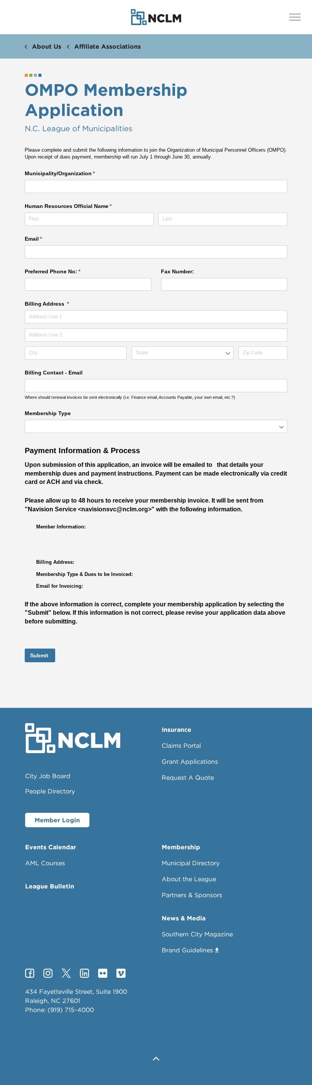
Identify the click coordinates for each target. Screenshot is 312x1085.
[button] (156, 1059)
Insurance (176, 729)
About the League (189, 879)
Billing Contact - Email (54, 373)
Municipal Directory (191, 863)
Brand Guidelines (187, 950)
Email (44, 239)
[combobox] (183, 353)
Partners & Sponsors (192, 894)
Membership (181, 847)
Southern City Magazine (197, 934)
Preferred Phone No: (64, 271)
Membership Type (48, 413)
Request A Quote (188, 777)
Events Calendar (50, 847)
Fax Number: (177, 271)
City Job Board (47, 776)
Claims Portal (181, 745)
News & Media (183, 918)
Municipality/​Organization (71, 173)
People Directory (50, 791)
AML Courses (45, 863)
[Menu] (294, 17)
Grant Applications (190, 761)
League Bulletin (49, 886)
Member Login (57, 820)
